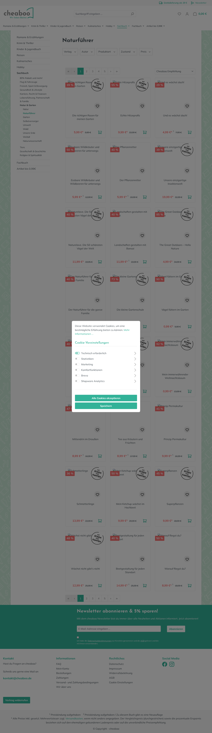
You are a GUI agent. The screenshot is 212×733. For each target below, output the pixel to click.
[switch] (77, 358)
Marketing (87, 364)
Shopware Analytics (93, 380)
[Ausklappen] (135, 353)
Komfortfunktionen (91, 369)
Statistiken (87, 358)
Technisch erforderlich (93, 353)
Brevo (84, 375)
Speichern (106, 405)
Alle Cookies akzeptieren (106, 397)
